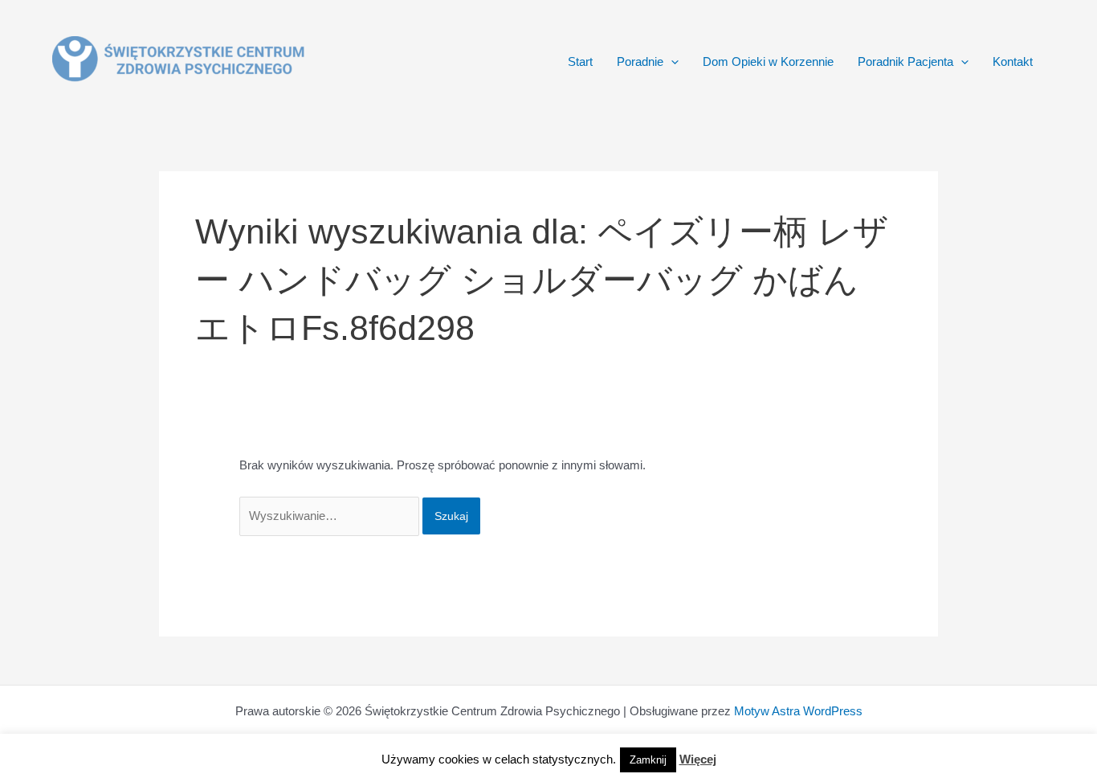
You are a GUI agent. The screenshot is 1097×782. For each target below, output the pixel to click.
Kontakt (1013, 61)
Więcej (697, 759)
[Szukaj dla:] (330, 515)
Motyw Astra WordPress (798, 711)
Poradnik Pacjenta (905, 61)
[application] (671, 62)
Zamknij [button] (648, 760)
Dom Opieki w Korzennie (768, 61)
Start (580, 61)
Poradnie (640, 61)
